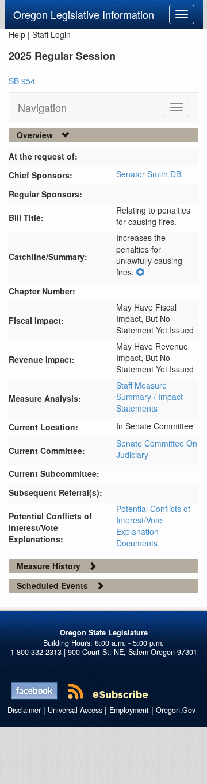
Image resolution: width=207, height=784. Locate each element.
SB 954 (22, 81)
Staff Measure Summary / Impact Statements (149, 396)
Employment (129, 710)
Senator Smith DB (148, 174)
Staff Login (51, 34)
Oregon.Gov (175, 710)
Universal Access (75, 710)
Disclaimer (24, 710)
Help (17, 34)
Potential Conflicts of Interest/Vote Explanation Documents (153, 526)
